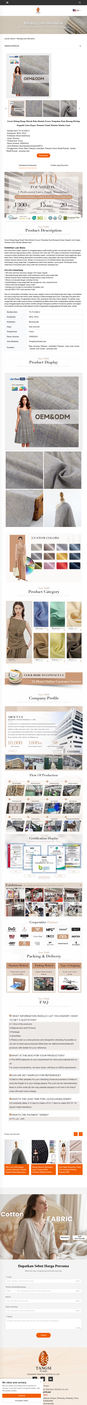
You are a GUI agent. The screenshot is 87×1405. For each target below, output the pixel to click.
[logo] (38, 10)
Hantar (43, 1335)
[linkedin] (50, 1379)
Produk (36, 27)
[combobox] (10, 1291)
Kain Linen (45, 27)
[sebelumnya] (6, 108)
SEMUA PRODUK (11, 46)
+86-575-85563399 (45, 1401)
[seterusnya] (79, 108)
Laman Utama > (10, 39)
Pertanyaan (43, 155)
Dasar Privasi (44, 1386)
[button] (76, 1134)
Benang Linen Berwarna (60, 27)
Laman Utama (25, 27)
